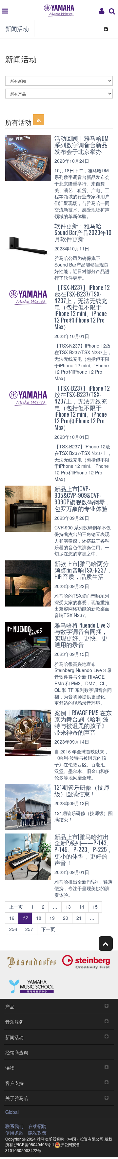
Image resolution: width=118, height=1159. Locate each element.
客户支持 (14, 1082)
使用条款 (14, 1132)
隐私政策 (37, 1132)
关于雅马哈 (16, 1097)
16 (11, 918)
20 (65, 918)
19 (52, 918)
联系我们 (14, 1126)
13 (68, 906)
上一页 (16, 906)
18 (38, 918)
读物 (9, 1067)
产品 (9, 1006)
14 (81, 906)
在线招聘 (37, 1126)
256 (13, 929)
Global (12, 1112)
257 (29, 929)
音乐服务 (14, 1021)
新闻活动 (17, 28)
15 (95, 906)
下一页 (48, 929)
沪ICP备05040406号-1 (34, 1144)
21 (79, 918)
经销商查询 (16, 1052)
